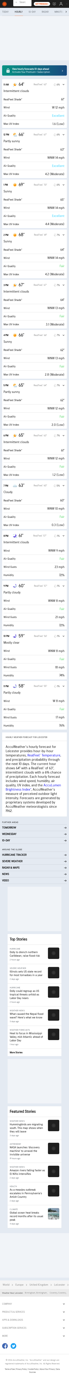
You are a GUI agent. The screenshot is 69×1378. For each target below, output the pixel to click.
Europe (19, 1285)
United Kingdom (39, 1285)
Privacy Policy (21, 1369)
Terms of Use (10, 1369)
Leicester (59, 1285)
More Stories (16, 1052)
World (6, 1285)
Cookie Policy (33, 1369)
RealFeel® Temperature (43, 755)
